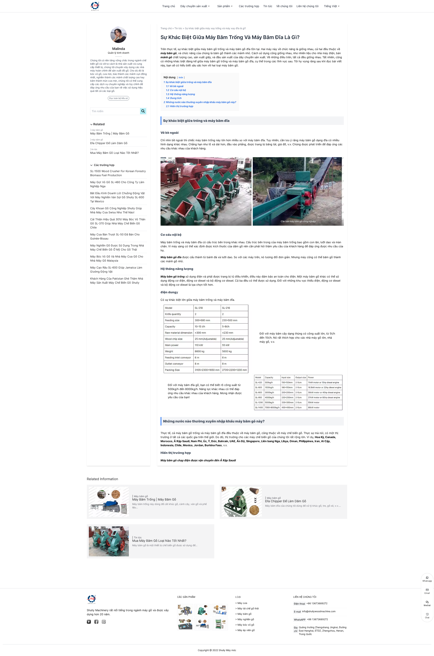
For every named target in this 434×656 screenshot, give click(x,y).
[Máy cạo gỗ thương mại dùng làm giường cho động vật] (202, 610)
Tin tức (267, 6)
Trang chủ (168, 6)
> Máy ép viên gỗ (245, 630)
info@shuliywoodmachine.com (319, 611)
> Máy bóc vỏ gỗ (244, 624)
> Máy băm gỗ (243, 613)
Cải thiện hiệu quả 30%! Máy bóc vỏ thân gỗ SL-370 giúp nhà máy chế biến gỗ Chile (117, 223)
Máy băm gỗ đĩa (171, 257)
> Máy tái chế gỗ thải (247, 608)
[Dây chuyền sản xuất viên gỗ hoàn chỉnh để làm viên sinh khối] (185, 624)
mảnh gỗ (166, 57)
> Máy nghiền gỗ (244, 619)
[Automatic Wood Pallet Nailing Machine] (185, 610)
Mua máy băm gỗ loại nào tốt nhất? (114, 152)
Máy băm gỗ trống (173, 276)
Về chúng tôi (284, 6)
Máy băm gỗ (97, 130)
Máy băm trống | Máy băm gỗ (109, 133)
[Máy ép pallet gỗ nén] (220, 624)
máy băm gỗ (169, 53)
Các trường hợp (249, 6)
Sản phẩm (223, 6)
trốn (181, 77)
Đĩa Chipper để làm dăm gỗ (108, 143)
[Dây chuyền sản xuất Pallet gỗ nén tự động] (220, 610)
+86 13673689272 (316, 603)
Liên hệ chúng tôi (308, 6)
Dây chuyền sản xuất (193, 6)
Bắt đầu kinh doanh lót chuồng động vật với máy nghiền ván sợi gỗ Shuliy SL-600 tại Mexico (117, 197)
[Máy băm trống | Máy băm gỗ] (202, 624)
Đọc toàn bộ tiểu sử (118, 98)
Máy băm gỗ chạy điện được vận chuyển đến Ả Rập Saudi (198, 460)
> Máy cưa (241, 603)
